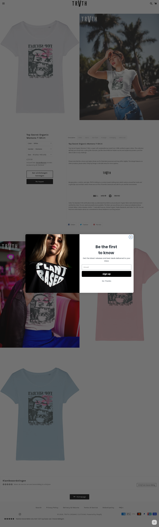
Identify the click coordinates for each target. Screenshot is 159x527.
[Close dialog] (131, 237)
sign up (107, 273)
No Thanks (106, 281)
